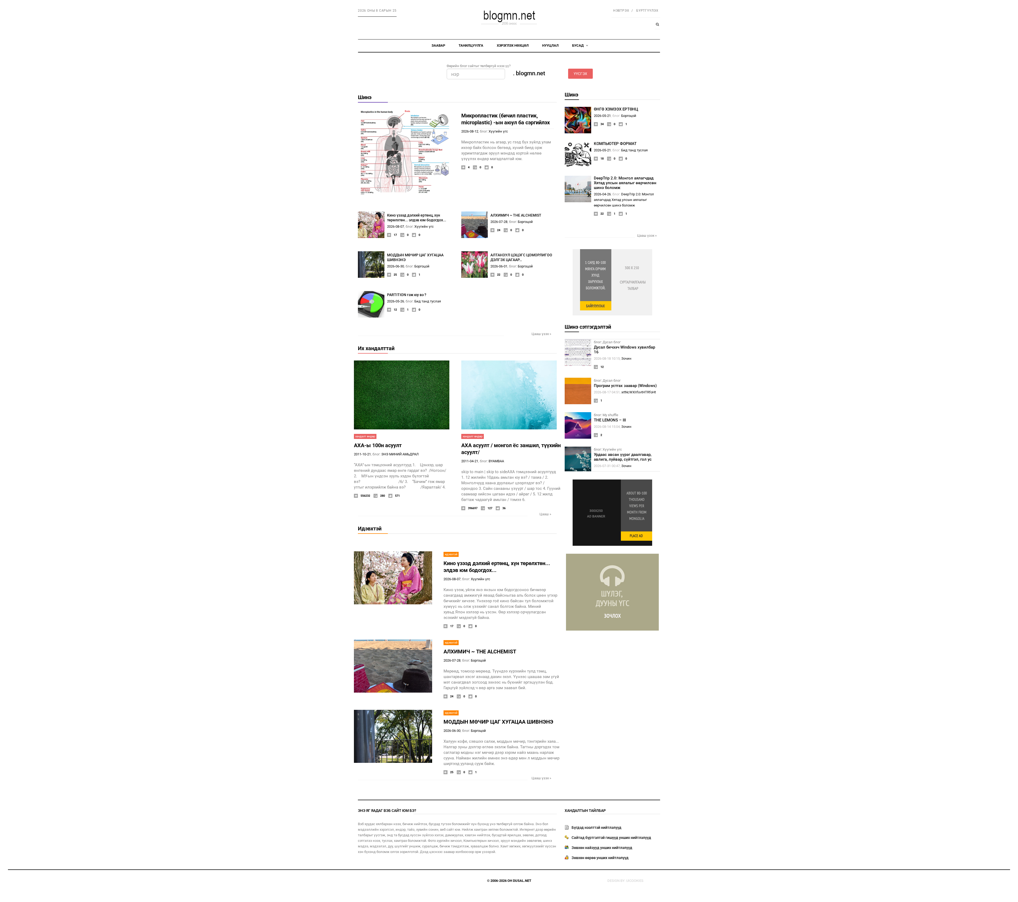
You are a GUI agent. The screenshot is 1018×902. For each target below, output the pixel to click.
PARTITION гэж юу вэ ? (406, 295)
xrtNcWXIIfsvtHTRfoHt (638, 392)
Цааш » (545, 514)
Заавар (438, 45)
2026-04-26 (602, 194)
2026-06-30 (395, 266)
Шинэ (364, 97)
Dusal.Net (522, 881)
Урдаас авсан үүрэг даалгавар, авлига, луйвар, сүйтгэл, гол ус (623, 457)
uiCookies (634, 881)
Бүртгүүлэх (647, 10)
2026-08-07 (395, 226)
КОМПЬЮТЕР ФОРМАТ (615, 143)
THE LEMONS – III (610, 420)
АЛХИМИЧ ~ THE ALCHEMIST (515, 215)
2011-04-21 (469, 461)
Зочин (626, 358)
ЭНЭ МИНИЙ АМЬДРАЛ (400, 454)
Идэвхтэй (369, 528)
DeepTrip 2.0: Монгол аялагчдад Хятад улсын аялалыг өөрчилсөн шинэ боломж (625, 183)
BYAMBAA (496, 461)
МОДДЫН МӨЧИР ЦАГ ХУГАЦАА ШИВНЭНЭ (498, 722)
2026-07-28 (498, 222)
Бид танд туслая (427, 301)
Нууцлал (550, 45)
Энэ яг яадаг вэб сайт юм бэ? (387, 810)
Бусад (578, 45)
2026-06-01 (498, 266)
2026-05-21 (602, 116)
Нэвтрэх (621, 10)
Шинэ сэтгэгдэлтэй (588, 327)
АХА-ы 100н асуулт (378, 445)
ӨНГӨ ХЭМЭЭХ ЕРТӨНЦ (616, 109)
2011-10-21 (362, 454)
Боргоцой (525, 222)
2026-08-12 (469, 131)
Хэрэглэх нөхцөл (513, 45)
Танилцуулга (471, 45)
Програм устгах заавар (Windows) (625, 385)
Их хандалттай (376, 348)
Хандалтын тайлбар (585, 810)
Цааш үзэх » (541, 334)
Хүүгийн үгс (498, 131)
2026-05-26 (395, 301)
